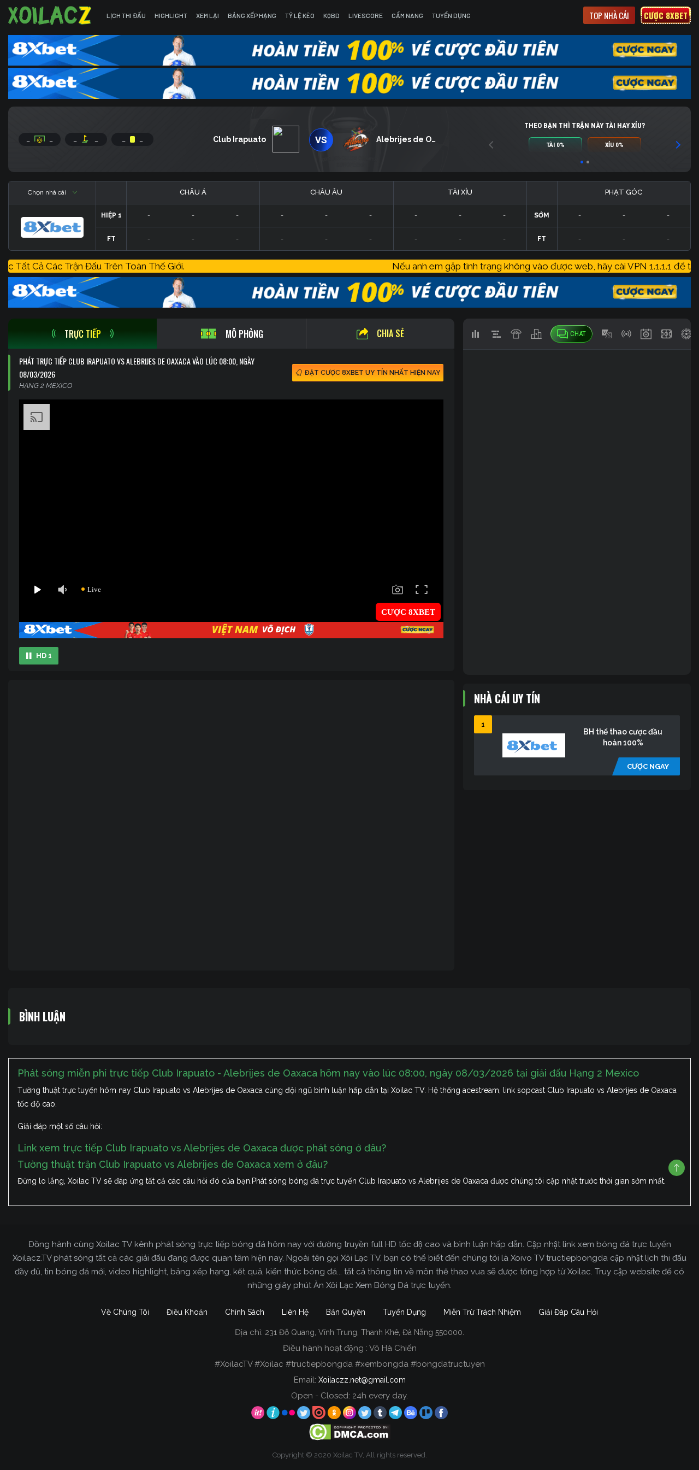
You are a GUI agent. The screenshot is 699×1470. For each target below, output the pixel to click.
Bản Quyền (345, 1312)
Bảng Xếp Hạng (252, 15)
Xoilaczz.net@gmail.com (362, 1379)
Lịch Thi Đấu (126, 15)
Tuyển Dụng (451, 15)
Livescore (365, 15)
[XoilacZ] (50, 15)
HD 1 (44, 655)
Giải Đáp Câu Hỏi (568, 1312)
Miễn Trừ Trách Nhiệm (482, 1312)
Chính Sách (244, 1312)
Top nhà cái (609, 15)
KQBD (331, 15)
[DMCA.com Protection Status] (349, 1431)
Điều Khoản (187, 1312)
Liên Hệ (295, 1312)
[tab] (82, 334)
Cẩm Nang (407, 15)
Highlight (171, 15)
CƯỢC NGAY (648, 766)
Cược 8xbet (666, 15)
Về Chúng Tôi (125, 1312)
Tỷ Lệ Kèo (300, 15)
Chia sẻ (390, 333)
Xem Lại (207, 15)
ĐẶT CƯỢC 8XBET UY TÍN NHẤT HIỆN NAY (372, 373)
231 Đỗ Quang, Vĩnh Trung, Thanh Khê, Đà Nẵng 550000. (364, 1332)
